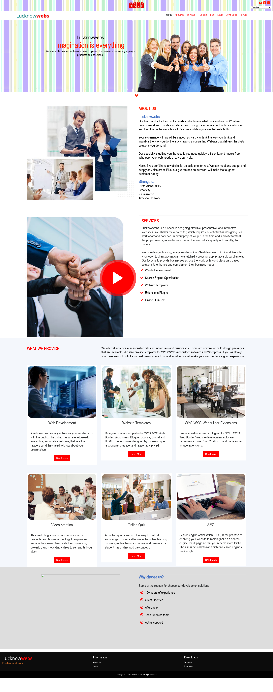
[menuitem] (169, 14)
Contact (203, 14)
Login (220, 14)
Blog (212, 14)
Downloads (231, 14)
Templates (188, 662)
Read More (62, 458)
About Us (179, 14)
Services (191, 14)
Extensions (188, 666)
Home (169, 14)
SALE (244, 14)
